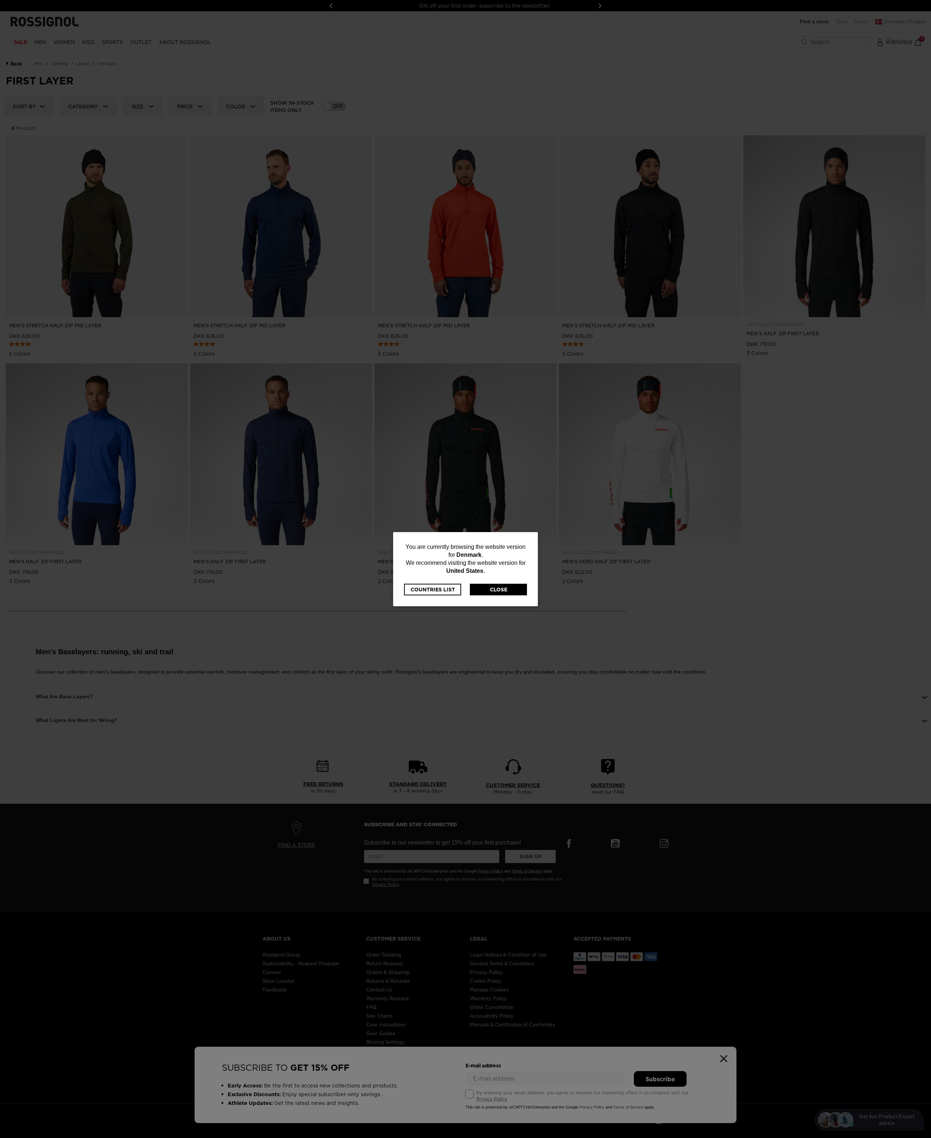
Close (498, 589)
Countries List (433, 589)
